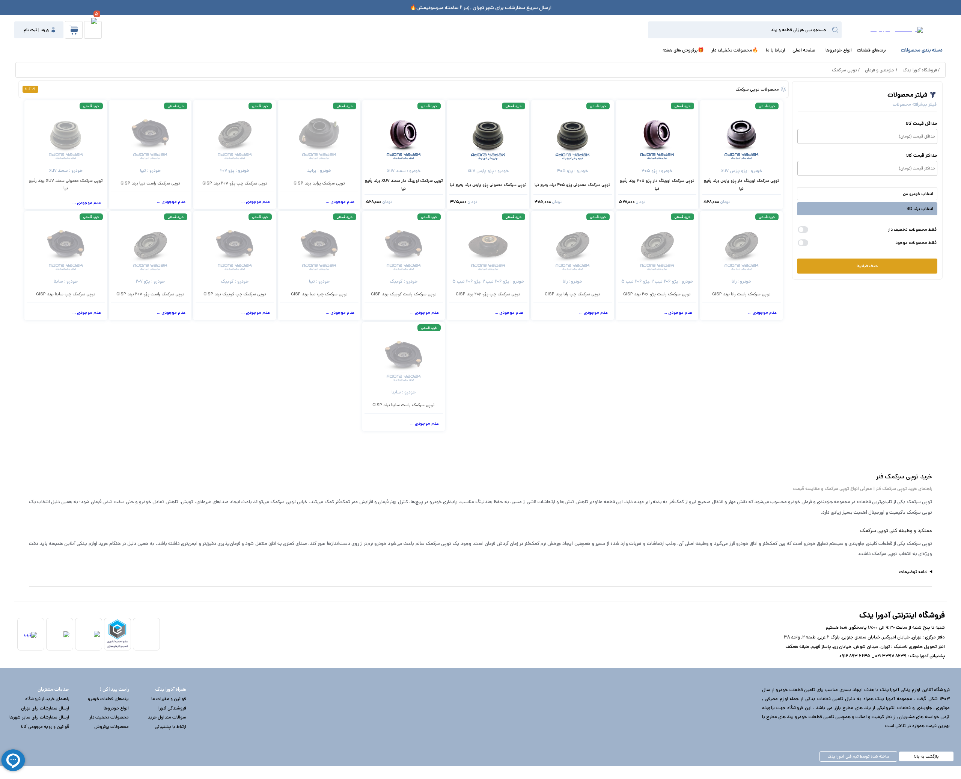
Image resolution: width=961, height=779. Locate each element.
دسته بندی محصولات (922, 50)
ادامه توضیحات (913, 572)
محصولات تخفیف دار (109, 717)
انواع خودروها (838, 50)
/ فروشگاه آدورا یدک (921, 70)
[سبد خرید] (74, 30)
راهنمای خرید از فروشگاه (47, 699)
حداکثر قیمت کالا (921, 155)
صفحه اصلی (803, 50)
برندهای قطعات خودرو (108, 699)
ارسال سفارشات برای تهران (45, 708)
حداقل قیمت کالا (921, 123)
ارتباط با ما (775, 50)
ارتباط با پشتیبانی (170, 726)
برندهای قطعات (871, 50)
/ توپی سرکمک (846, 70)
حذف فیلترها (867, 266)
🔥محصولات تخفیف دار (734, 50)
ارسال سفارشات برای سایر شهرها (39, 717)
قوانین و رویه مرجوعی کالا (45, 726)
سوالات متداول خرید (167, 717)
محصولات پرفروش (111, 726)
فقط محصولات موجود (916, 242)
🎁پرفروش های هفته (683, 50)
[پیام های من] (93, 30)
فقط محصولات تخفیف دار (912, 229)
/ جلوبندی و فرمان (881, 70)
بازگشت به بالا (926, 756)
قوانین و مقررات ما (168, 699)
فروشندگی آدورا (172, 708)
